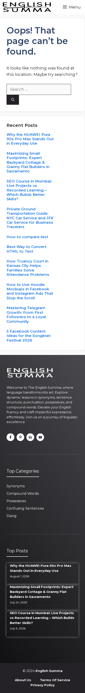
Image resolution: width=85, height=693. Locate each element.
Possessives (16, 501)
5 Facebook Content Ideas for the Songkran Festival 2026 (29, 335)
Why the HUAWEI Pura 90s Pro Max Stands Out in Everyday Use (30, 139)
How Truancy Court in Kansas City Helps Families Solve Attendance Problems (28, 268)
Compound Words (23, 493)
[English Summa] (26, 7)
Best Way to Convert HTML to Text (26, 249)
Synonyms (16, 486)
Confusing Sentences (25, 508)
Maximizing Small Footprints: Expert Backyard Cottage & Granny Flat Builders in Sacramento (28, 162)
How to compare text (27, 237)
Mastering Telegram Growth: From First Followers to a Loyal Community (26, 314)
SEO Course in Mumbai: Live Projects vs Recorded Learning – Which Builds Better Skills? (29, 190)
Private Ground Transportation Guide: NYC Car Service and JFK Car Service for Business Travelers (30, 218)
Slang (12, 516)
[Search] (13, 100)
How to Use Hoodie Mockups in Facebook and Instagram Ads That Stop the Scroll (30, 291)
